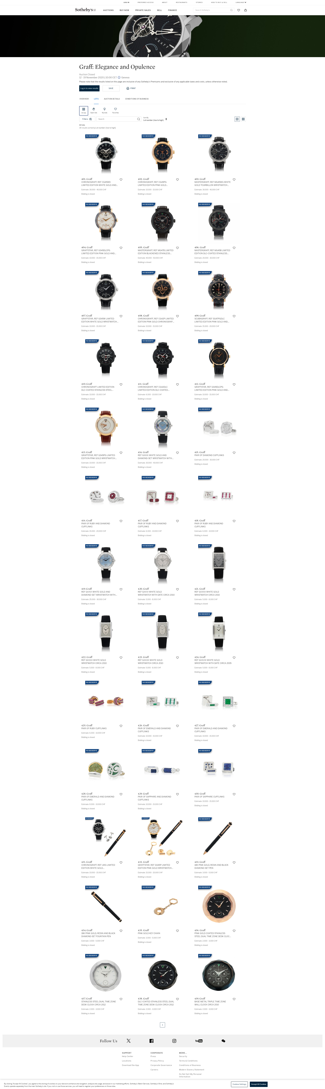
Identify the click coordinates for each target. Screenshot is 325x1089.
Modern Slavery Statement (191, 1070)
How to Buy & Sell (219, 2)
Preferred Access (146, 2)
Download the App (130, 1065)
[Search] (138, 119)
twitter (129, 1041)
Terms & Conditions (188, 1061)
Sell (159, 10)
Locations (126, 1061)
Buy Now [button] (124, 10)
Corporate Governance (161, 1065)
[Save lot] (121, 180)
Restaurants (181, 2)
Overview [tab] (84, 99)
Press (153, 1056)
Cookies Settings (239, 1084)
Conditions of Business (190, 1065)
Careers (154, 1070)
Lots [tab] (96, 99)
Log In (126, 2)
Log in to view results (89, 88)
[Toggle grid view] (237, 119)
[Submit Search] (231, 10)
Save (111, 88)
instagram (174, 1041)
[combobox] (213, 10)
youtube (199, 1040)
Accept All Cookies (258, 1084)
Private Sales (143, 10)
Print (133, 88)
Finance (172, 10)
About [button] (164, 2)
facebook (151, 1041)
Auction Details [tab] (112, 99)
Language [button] (240, 2)
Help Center (127, 1056)
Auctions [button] (108, 10)
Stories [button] (199, 2)
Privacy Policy (157, 1061)
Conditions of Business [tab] (137, 99)
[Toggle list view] (243, 119)
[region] (162, 1084)
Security (183, 1056)
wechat (223, 1041)
